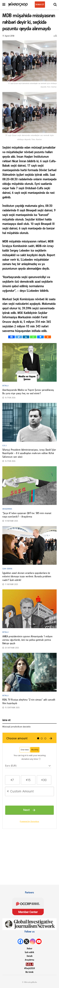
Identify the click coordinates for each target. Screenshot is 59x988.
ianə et (40, 4)
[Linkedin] (26, 337)
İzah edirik (7, 569)
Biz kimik (29, 972)
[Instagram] (32, 941)
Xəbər (29, 949)
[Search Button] (55, 4)
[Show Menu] (3, 4)
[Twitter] (18, 337)
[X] (26, 941)
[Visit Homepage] (18, 4)
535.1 (4, 446)
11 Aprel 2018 (8, 36)
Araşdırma (7, 509)
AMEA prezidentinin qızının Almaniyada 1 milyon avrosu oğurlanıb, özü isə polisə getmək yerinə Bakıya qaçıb (27, 640)
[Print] (47, 337)
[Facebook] (11, 337)
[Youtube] (39, 941)
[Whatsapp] (33, 337)
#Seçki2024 (29, 968)
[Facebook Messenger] (40, 337)
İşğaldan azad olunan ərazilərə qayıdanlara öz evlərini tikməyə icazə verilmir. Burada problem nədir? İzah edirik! (26, 576)
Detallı (5, 386)
